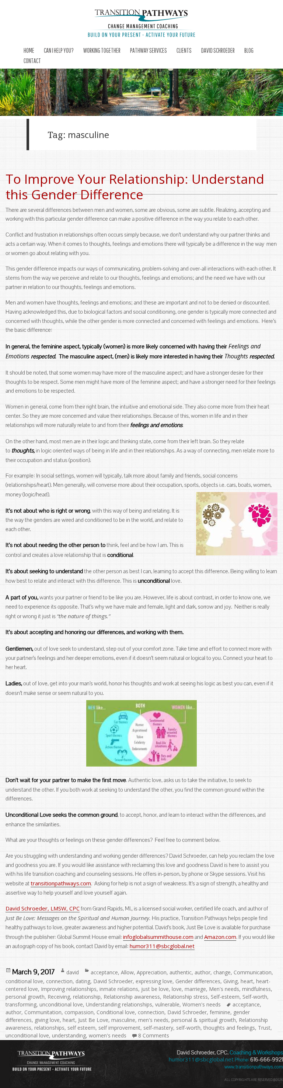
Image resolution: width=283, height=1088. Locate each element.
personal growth (25, 996)
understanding (69, 1035)
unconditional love (61, 1004)
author (202, 972)
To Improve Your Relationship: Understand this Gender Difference (135, 186)
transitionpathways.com (61, 883)
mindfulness (256, 988)
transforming (21, 1004)
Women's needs (201, 1004)
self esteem (81, 1027)
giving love (47, 1019)
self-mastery (158, 1027)
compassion (79, 1012)
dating (83, 981)
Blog (249, 50)
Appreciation (152, 972)
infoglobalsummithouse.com (158, 936)
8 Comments (153, 1035)
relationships (49, 1027)
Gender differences (197, 981)
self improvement (119, 1027)
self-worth (188, 1027)
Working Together (101, 50)
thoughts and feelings (229, 1027)
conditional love (24, 981)
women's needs (107, 1035)
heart (247, 981)
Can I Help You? (59, 50)
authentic (181, 972)
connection (59, 981)
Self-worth (254, 996)
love (177, 988)
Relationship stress (185, 996)
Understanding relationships (119, 1004)
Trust (264, 1027)
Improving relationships (69, 988)
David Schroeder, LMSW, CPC (43, 908)
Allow (127, 972)
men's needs (153, 1019)
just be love (155, 988)
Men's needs (224, 988)
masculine (123, 1019)
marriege (195, 988)
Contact (32, 60)
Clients (184, 50)
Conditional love (116, 1012)
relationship (87, 996)
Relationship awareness (132, 996)
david (72, 972)
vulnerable (167, 1004)
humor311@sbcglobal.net (162, 946)
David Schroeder (113, 981)
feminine (220, 1012)
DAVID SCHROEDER (218, 50)
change (222, 972)
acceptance (104, 972)
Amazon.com (220, 936)
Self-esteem (225, 996)
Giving (230, 981)
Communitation (43, 1012)
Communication (253, 972)
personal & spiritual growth (203, 1019)
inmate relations (118, 988)
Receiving (59, 996)
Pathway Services (148, 50)
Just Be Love (93, 1019)
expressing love (154, 981)
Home (29, 50)
